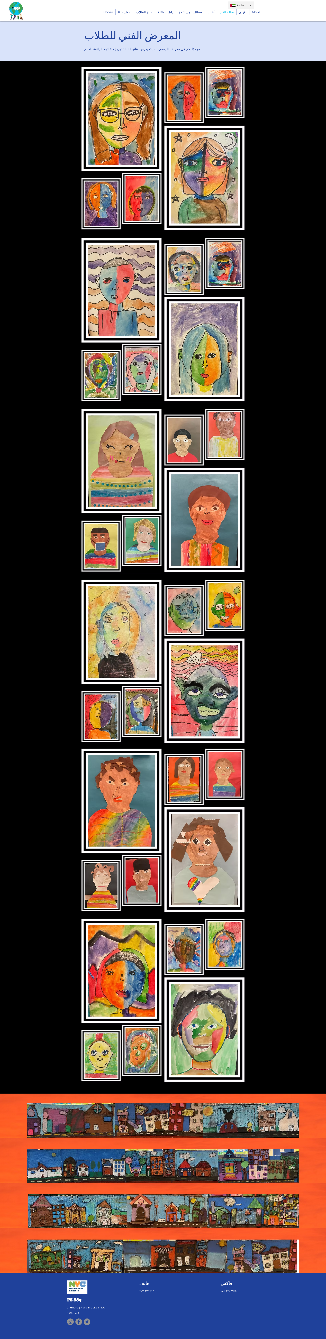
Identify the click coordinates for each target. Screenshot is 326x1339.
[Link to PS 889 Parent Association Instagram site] (70, 1321)
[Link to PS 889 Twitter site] (87, 1321)
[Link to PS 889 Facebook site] (78, 1321)
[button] (144, 12)
